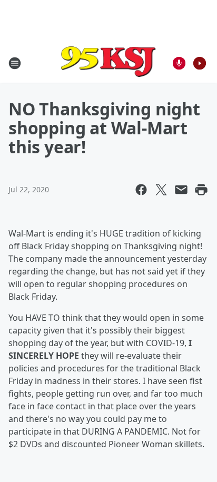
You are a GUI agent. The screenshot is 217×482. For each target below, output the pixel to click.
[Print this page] (201, 189)
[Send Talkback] (179, 63)
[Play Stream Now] (199, 63)
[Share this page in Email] (181, 189)
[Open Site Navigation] (14, 63)
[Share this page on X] (161, 189)
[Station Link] (108, 63)
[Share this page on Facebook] (141, 189)
